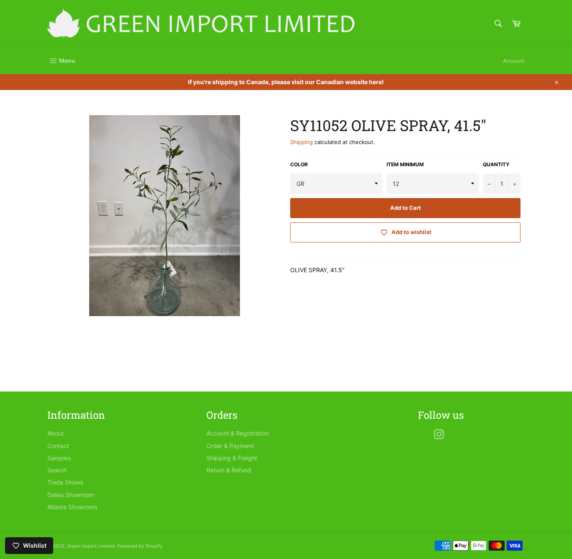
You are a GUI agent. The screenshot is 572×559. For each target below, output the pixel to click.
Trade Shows (65, 482)
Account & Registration (237, 433)
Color (299, 164)
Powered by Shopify (139, 546)
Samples (59, 457)
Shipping (301, 142)
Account (514, 60)
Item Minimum (405, 164)
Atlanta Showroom (72, 506)
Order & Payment (230, 445)
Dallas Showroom (70, 494)
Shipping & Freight (231, 457)
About (55, 433)
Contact (58, 445)
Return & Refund (228, 470)
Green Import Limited (91, 546)
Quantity (496, 164)
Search (57, 470)
